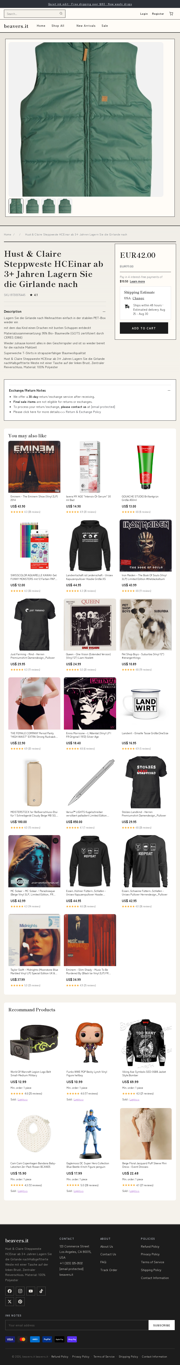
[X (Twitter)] (9, 1301)
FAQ (103, 1262)
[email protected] (103, 406)
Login (144, 13)
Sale (105, 25)
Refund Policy (150, 1246)
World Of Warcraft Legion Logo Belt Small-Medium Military (31, 1073)
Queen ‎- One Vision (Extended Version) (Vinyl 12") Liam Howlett (88, 655)
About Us (106, 1246)
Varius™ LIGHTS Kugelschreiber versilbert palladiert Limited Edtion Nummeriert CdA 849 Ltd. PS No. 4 (86, 814)
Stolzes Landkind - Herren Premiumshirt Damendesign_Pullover (144, 813)
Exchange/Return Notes (27, 390)
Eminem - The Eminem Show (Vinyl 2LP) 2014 (34, 498)
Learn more (137, 281)
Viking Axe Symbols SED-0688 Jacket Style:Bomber (144, 1073)
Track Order (108, 1270)
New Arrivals (86, 25)
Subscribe (161, 1325)
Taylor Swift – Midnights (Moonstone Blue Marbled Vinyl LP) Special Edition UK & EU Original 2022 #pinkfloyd (34, 971)
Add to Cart (144, 328)
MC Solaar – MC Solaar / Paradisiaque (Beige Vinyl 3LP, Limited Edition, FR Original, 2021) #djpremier (33, 893)
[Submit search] (61, 14)
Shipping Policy (151, 1270)
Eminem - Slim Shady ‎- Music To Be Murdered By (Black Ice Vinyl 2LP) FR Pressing (87, 971)
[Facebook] (9, 1291)
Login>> (23, 1099)
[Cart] (171, 13)
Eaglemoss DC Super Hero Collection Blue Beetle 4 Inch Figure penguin (88, 1164)
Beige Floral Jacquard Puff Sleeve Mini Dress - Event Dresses (144, 1164)
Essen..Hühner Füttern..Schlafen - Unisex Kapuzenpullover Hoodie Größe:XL (86, 893)
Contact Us (108, 1254)
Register (158, 13)
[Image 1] (16, 206)
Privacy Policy (150, 1254)
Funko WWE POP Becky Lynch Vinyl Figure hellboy (87, 1073)
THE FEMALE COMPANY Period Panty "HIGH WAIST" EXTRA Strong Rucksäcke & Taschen (34, 735)
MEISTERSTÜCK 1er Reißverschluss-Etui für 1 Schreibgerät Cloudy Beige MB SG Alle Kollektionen (34, 814)
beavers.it (16, 25)
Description (13, 311)
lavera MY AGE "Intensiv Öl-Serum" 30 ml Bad (88, 498)
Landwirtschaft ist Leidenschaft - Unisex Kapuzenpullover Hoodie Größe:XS (89, 576)
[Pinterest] (20, 1301)
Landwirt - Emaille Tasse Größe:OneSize (145, 733)
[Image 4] (64, 206)
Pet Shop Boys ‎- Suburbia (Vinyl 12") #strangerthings (143, 655)
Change (138, 298)
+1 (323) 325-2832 (71, 1263)
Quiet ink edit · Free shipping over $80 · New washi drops (90, 4)
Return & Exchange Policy (83, 411)
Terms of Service (152, 1262)
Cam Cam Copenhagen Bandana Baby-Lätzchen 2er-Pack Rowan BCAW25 (33, 1164)
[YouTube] (30, 1291)
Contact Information (155, 1277)
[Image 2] (32, 206)
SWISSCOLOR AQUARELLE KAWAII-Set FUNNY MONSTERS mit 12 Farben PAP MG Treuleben (34, 577)
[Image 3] (48, 206)
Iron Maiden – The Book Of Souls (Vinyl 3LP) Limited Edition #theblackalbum (144, 576)
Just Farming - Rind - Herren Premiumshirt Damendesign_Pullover (33, 655)
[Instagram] (20, 1291)
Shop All (58, 25)
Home (41, 25)
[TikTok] (41, 1291)
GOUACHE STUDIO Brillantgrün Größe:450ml (140, 498)
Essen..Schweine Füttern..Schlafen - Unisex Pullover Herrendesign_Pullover (144, 892)
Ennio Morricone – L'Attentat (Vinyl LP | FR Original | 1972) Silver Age (88, 734)
